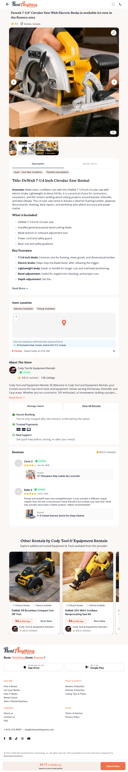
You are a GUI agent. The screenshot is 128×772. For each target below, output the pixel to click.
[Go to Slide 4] (39, 148)
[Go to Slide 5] (48, 148)
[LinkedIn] (10, 738)
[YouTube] (28, 738)
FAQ (6, 720)
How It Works (11, 693)
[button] (64, 82)
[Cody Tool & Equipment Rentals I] (13, 370)
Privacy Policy (72, 717)
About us (8, 713)
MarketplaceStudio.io (13, 756)
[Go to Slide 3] (30, 148)
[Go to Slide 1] (13, 148)
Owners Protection (74, 690)
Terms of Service (74, 713)
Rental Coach (10, 697)
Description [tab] (38, 163)
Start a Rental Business (16, 701)
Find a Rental (10, 686)
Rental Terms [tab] (90, 163)
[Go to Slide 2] (21, 148)
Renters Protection (74, 686)
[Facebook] (5, 738)
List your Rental (12, 690)
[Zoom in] (16, 316)
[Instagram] (22, 738)
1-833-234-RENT (13, 729)
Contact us (9, 717)
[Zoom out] (16, 321)
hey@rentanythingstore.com (39, 729)
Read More (18, 288)
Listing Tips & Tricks (75, 693)
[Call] (120, 4)
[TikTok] (16, 738)
